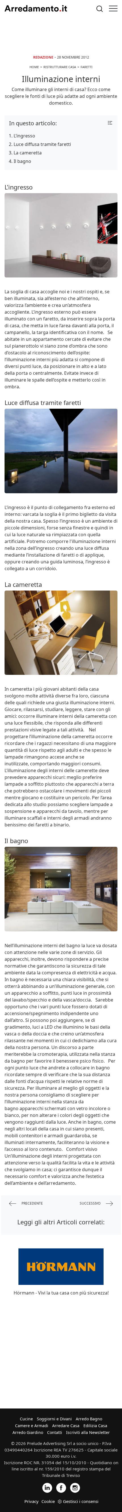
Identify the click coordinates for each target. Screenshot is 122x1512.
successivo (90, 1203)
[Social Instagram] (75, 1487)
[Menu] (113, 8)
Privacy (31, 1501)
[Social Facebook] (61, 1487)
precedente (32, 1203)
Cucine (26, 1418)
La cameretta (28, 153)
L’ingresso (24, 136)
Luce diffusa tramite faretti (42, 144)
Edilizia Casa (95, 1425)
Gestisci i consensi (80, 1501)
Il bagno (22, 161)
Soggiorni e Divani (54, 1418)
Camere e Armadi (31, 1425)
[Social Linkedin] (47, 1487)
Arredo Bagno (89, 1418)
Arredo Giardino (27, 1432)
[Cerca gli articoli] (99, 8)
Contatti (54, 1432)
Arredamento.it (36, 8)
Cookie (48, 1501)
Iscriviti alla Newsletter (88, 1432)
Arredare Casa (65, 1425)
